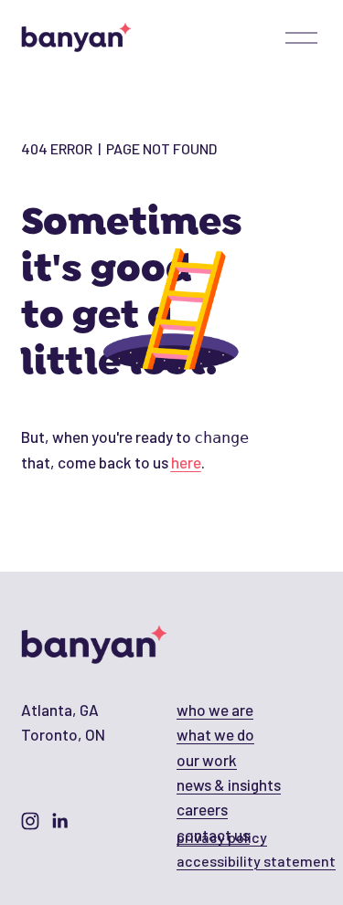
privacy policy (222, 837)
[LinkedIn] (59, 821)
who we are (215, 709)
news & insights (229, 784)
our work (207, 760)
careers (202, 809)
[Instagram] (30, 821)
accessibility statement (256, 860)
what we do (215, 734)
